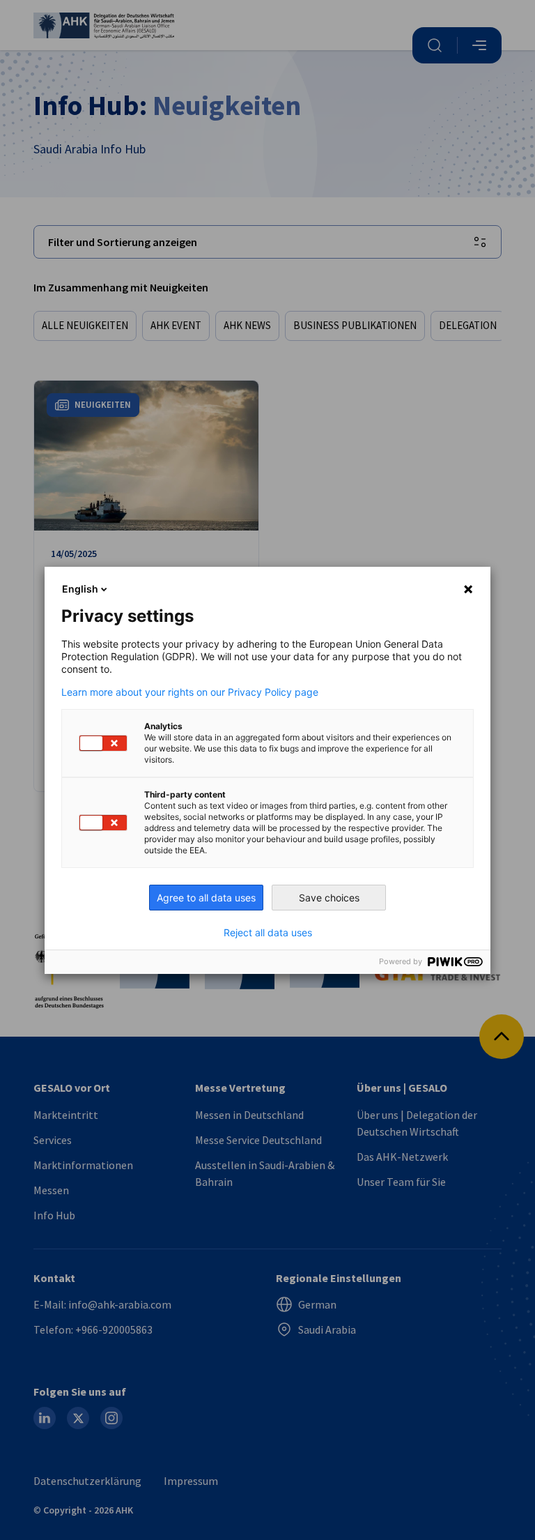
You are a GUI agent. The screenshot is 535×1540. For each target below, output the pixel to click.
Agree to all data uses (206, 898)
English (80, 589)
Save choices (329, 898)
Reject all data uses (268, 932)
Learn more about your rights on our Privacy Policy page (189, 692)
